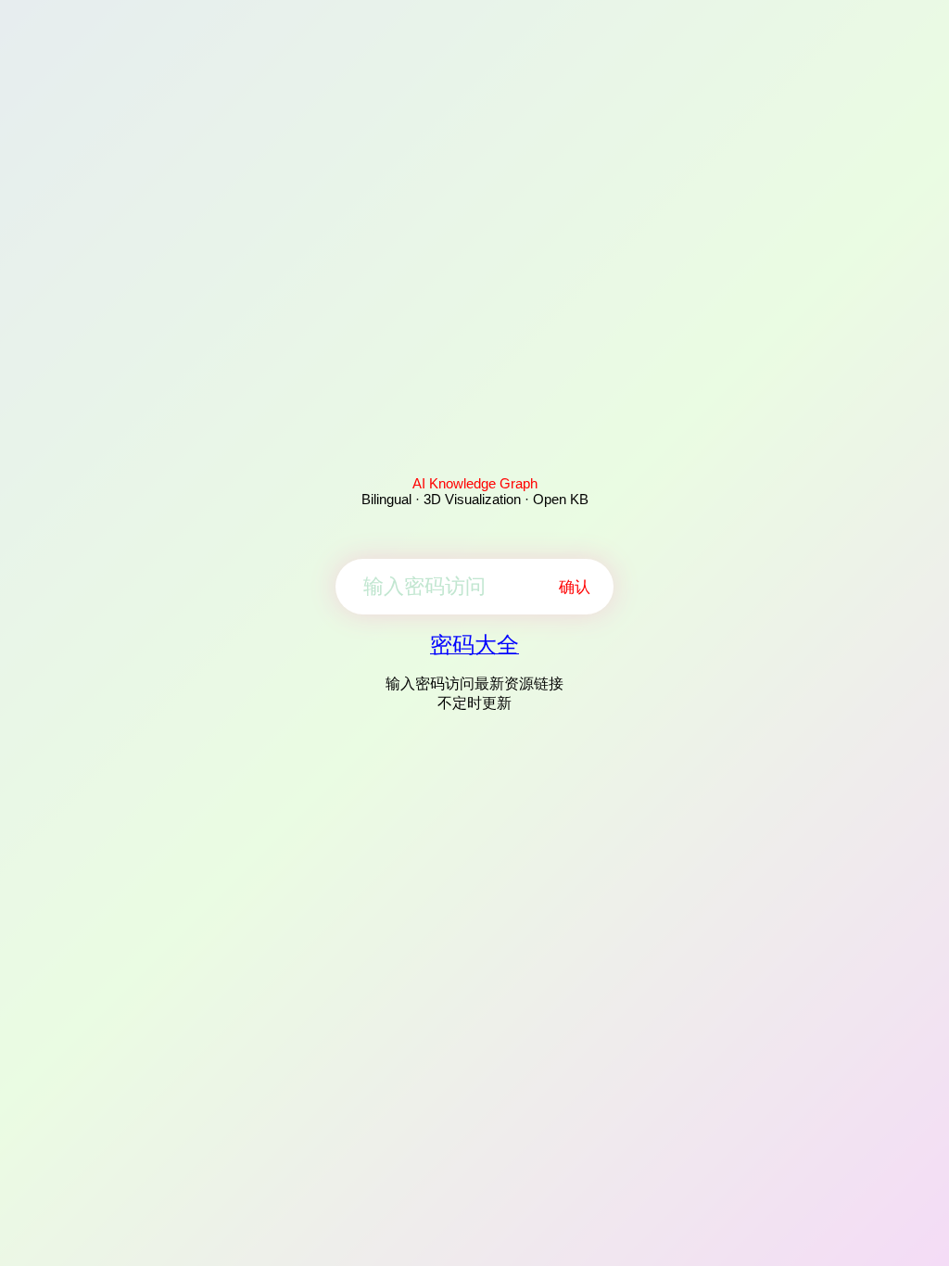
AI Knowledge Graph (475, 483)
